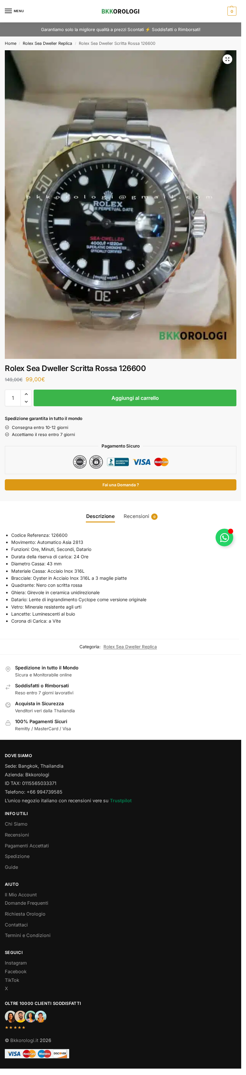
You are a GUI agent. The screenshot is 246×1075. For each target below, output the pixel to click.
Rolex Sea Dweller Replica (47, 43)
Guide (11, 867)
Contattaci (16, 925)
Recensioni (17, 835)
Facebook (16, 971)
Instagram (16, 963)
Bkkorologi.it (24, 1040)
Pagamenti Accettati (27, 846)
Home (10, 43)
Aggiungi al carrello (135, 398)
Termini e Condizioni (28, 935)
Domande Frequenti (26, 903)
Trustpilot (121, 801)
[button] (231, 11)
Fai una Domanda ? (120, 484)
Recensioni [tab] (140, 516)
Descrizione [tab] (100, 516)
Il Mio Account (21, 895)
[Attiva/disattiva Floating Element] (224, 537)
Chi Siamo (16, 824)
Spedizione (17, 856)
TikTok (12, 980)
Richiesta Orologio (25, 914)
